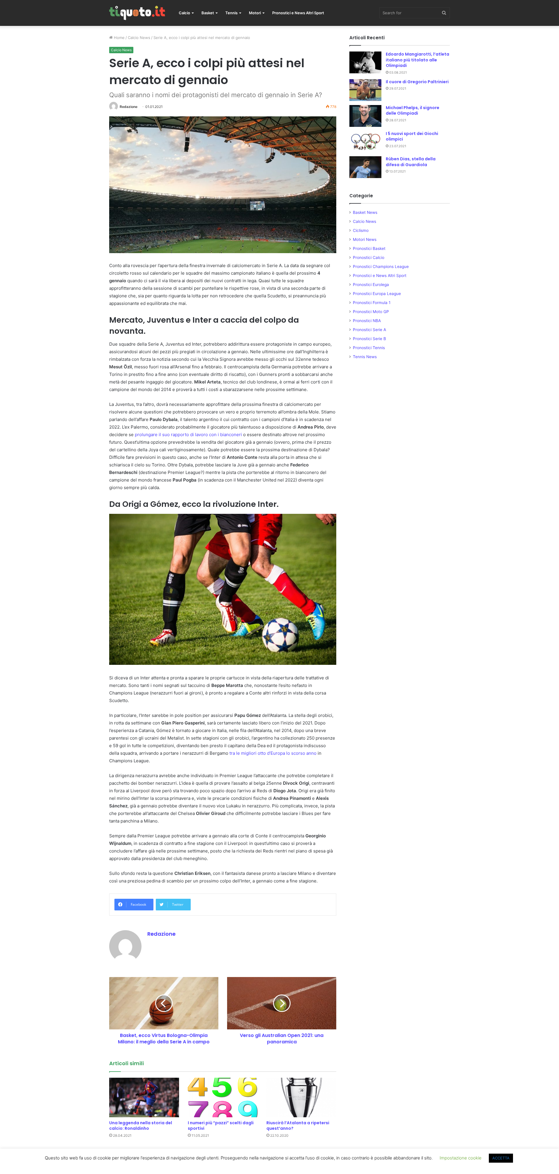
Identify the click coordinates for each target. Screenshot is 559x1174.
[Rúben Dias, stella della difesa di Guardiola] (365, 167)
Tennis (231, 12)
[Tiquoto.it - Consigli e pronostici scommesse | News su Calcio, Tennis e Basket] (137, 13)
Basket (207, 12)
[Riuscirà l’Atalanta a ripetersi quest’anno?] (301, 1097)
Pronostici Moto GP (371, 311)
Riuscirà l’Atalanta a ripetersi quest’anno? (297, 1125)
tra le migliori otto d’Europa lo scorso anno (272, 753)
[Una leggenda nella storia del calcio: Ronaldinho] (144, 1097)
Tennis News (365, 356)
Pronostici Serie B (369, 338)
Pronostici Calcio (368, 257)
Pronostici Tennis (369, 347)
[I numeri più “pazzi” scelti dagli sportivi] (223, 1097)
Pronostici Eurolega (371, 284)
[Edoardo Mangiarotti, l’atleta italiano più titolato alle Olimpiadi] (365, 62)
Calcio (184, 12)
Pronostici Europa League (377, 293)
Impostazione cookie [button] (461, 1158)
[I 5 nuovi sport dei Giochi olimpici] (365, 141)
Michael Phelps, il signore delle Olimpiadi (412, 110)
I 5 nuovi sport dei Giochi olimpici (412, 136)
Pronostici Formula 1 (371, 302)
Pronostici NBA (367, 320)
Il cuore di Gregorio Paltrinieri (417, 82)
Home (119, 37)
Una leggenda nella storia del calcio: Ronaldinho (140, 1125)
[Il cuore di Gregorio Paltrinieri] (365, 90)
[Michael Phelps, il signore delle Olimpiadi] (365, 116)
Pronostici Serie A (369, 329)
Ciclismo (361, 230)
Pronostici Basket (369, 248)
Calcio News (139, 37)
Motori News (364, 239)
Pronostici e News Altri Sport (298, 12)
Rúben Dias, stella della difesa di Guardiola (411, 162)
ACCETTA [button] (501, 1158)
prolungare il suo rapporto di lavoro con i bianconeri (188, 434)
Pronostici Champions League (381, 266)
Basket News (365, 212)
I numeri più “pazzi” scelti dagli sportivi (221, 1125)
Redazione (128, 106)
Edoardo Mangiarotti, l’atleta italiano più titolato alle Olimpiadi (417, 59)
